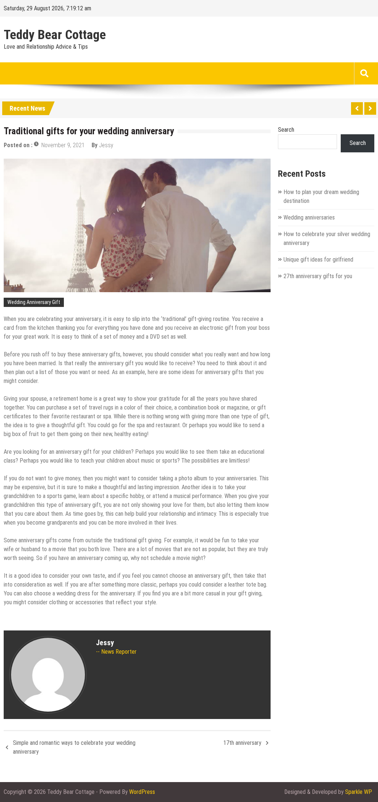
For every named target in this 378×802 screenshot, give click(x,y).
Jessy (106, 145)
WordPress (142, 791)
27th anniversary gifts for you (318, 276)
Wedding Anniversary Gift (33, 302)
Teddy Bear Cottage (55, 35)
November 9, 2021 (63, 145)
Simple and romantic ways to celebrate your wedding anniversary (74, 747)
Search (286, 129)
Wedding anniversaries (309, 217)
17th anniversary (242, 742)
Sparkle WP (358, 791)
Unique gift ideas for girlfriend (318, 259)
